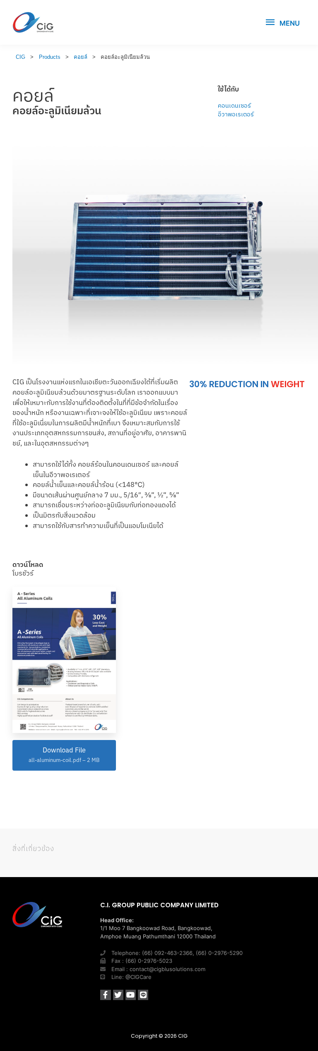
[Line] (143, 995)
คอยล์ (33, 95)
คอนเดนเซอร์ (234, 105)
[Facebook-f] (105, 995)
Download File (64, 754)
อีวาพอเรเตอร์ (236, 114)
